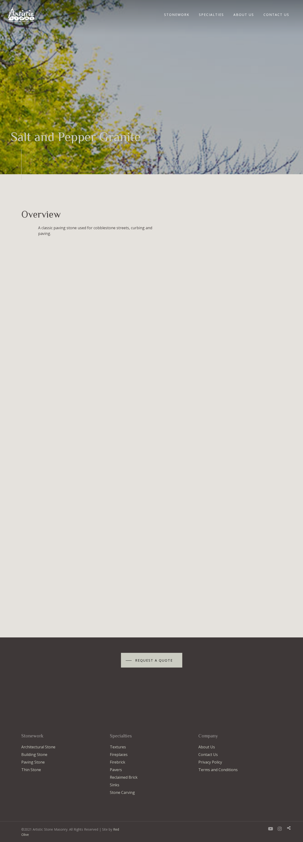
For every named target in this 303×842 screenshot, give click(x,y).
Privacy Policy (210, 762)
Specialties (211, 14)
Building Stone (34, 754)
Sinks (114, 784)
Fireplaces (119, 754)
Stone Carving (122, 792)
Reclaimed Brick (124, 777)
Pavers (116, 769)
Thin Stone (31, 769)
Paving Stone (33, 762)
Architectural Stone (38, 747)
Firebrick (117, 762)
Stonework (176, 14)
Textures (118, 747)
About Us (243, 14)
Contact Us (276, 14)
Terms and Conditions (218, 769)
